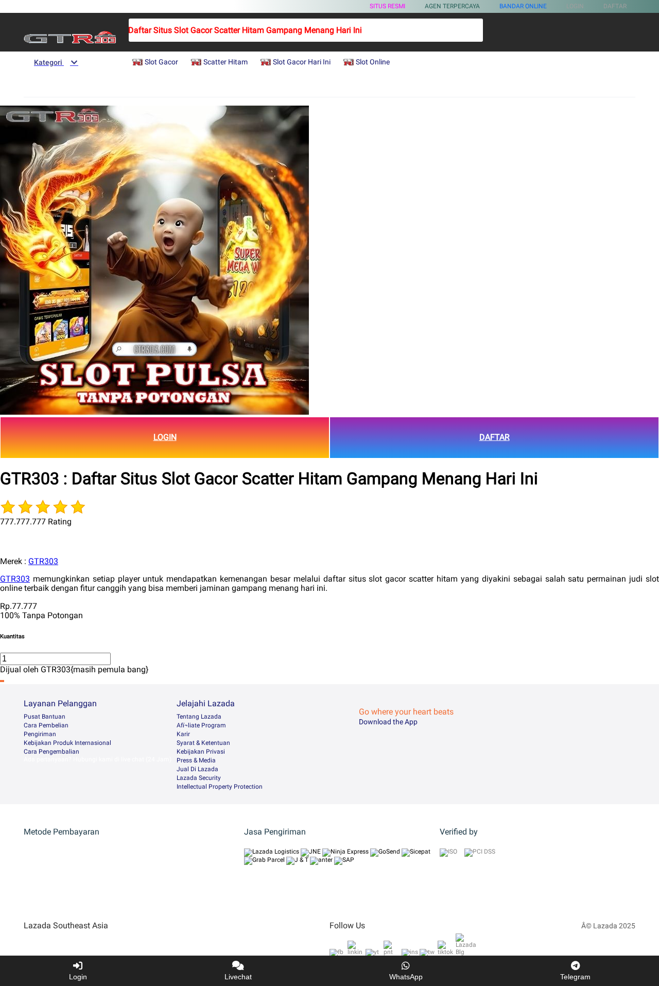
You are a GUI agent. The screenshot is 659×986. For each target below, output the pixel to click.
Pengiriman (40, 734)
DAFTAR (494, 437)
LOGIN (165, 437)
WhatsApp (406, 977)
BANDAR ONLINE (523, 6)
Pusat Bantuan (44, 716)
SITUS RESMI (387, 6)
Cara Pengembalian (51, 751)
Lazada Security (199, 777)
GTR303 (43, 561)
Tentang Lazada (199, 716)
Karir (183, 734)
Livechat (238, 977)
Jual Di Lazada (197, 769)
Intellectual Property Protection (220, 786)
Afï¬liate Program (201, 725)
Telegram (575, 977)
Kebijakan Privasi (201, 751)
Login (78, 977)
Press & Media (196, 760)
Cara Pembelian (46, 725)
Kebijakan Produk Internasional (67, 742)
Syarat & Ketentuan (203, 742)
